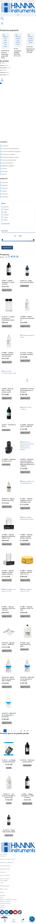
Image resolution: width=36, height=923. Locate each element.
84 (27, 731)
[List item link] (18, 856)
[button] (18, 14)
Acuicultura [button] (5, 182)
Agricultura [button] (5, 185)
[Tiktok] (19, 912)
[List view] (9, 257)
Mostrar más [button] (3, 174)
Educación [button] (5, 194)
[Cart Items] (18, 83)
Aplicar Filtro (7, 247)
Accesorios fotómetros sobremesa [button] (11, 151)
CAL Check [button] (5, 171)
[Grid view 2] (11, 257)
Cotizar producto (24, 286)
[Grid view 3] (14, 257)
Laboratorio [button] (5, 197)
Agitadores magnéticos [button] (8, 166)
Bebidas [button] (4, 191)
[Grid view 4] (17, 257)
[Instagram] (11, 912)
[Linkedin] (6, 912)
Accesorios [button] (5, 146)
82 (21, 731)
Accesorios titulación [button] (7, 163)
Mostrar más (5, 224)
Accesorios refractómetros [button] (9, 160)
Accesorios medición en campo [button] (10, 157)
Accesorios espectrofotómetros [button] (10, 148)
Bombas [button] (4, 168)
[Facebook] (2, 912)
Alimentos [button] (5, 188)
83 (24, 731)
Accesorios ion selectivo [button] (8, 154)
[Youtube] (15, 912)
